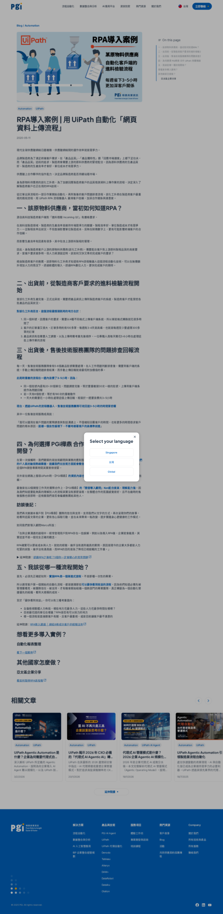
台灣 (111, 462)
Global (111, 471)
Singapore (111, 452)
